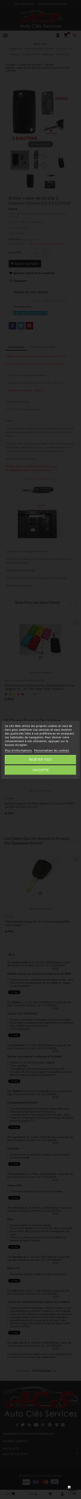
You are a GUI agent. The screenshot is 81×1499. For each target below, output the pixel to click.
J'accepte (40, 770)
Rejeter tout (40, 759)
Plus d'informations (18, 750)
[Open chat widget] (72, 1490)
